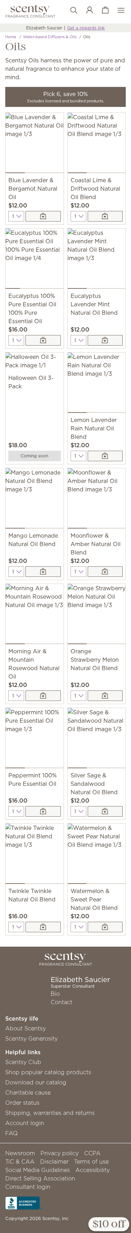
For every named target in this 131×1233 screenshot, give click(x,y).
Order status (22, 1102)
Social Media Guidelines (37, 1170)
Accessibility (92, 1170)
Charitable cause (28, 1092)
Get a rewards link (86, 28)
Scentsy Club (23, 1062)
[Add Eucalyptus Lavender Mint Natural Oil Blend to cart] (105, 340)
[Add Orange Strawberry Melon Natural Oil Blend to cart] (105, 695)
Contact (61, 1002)
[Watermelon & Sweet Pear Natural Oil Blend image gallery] (96, 855)
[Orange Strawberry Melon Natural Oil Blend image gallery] (96, 615)
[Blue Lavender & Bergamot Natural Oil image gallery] (34, 144)
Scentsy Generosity (31, 1038)
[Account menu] (86, 10)
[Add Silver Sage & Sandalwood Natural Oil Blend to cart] (105, 811)
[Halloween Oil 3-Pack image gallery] (34, 363)
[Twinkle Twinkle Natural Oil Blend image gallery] (34, 855)
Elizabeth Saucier (44, 28)
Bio (55, 993)
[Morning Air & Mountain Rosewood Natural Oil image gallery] (34, 615)
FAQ (11, 1133)
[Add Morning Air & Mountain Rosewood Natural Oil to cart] (43, 695)
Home (10, 37)
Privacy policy (60, 1153)
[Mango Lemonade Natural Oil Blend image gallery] (34, 499)
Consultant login (27, 1187)
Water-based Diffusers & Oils (50, 37)
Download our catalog (35, 1082)
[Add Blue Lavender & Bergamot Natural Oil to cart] (43, 216)
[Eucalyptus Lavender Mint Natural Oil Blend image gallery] (96, 260)
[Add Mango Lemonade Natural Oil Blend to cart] (43, 571)
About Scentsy (25, 1028)
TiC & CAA (20, 1161)
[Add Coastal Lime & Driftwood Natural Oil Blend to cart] (105, 216)
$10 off (109, 1224)
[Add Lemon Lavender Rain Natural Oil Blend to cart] (105, 456)
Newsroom (20, 1153)
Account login (24, 1123)
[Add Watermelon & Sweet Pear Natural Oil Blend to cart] (105, 927)
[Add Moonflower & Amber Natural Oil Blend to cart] (105, 571)
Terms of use (91, 1161)
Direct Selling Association (40, 1178)
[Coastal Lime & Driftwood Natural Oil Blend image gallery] (96, 144)
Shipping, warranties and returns (50, 1113)
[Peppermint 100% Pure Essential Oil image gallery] (34, 739)
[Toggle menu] (117, 10)
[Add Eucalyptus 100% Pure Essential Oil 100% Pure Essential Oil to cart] (43, 340)
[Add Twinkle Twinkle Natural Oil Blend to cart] (43, 927)
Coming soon (34, 456)
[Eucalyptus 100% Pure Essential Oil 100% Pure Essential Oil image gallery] (34, 260)
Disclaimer (54, 1161)
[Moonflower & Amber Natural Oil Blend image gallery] (96, 499)
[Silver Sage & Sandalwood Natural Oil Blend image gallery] (96, 739)
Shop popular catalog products (48, 1072)
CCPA (92, 1153)
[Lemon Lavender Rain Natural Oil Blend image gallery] (96, 384)
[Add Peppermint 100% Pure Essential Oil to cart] (43, 811)
